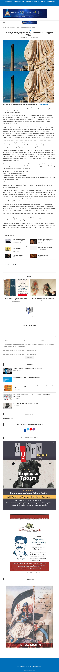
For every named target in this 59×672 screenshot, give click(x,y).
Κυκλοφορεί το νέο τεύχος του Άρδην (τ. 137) (25, 403)
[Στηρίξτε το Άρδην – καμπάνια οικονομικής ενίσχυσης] (7, 371)
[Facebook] (27, 3)
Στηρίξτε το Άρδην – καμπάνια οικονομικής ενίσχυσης (27, 368)
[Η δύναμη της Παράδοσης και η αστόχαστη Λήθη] (43, 287)
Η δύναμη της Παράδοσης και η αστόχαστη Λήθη (43, 298)
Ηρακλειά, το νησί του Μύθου (45, 247)
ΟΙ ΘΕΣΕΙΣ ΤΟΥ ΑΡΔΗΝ (8, 1)
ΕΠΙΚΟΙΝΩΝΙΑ (43, 1)
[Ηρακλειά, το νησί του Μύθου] (33, 248)
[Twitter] (27, 661)
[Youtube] (32, 661)
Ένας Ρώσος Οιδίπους (18, 255)
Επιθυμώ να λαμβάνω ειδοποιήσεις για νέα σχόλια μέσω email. (19, 350)
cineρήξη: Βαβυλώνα (43, 255)
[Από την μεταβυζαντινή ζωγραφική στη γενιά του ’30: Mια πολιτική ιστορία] (16, 287)
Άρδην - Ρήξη (25, 37)
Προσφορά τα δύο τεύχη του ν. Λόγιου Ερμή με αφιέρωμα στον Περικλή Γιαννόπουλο (32, 395)
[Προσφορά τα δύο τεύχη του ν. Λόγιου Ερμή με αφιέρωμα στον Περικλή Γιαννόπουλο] (7, 397)
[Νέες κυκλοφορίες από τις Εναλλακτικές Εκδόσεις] (7, 379)
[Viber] (37, 661)
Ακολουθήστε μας (8, 418)
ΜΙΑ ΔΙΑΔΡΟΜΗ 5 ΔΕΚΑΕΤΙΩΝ (18, 1)
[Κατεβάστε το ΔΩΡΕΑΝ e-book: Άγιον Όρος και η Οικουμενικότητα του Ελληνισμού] (8, 249)
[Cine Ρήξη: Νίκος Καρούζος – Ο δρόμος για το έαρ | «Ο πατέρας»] (8, 241)
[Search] (55, 23)
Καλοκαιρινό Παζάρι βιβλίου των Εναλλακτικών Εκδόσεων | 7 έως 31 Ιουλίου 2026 (33, 386)
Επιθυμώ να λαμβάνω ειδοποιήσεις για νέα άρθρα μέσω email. (19, 354)
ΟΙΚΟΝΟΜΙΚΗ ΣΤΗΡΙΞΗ (51, 1)
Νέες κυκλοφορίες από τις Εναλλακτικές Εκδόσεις (26, 377)
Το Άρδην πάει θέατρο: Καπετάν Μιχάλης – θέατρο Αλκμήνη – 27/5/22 (45, 241)
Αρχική (4, 27)
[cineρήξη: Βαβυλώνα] (33, 256)
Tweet (5, 264)
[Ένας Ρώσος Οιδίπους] (8, 256)
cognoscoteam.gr (43, 104)
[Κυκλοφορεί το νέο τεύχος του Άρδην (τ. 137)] (7, 405)
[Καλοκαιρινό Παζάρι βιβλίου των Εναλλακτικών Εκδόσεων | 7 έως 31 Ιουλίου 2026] (7, 388)
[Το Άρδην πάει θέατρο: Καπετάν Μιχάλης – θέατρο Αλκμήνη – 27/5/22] (33, 241)
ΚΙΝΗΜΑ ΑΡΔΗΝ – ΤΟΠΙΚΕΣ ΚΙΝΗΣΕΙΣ (32, 1)
